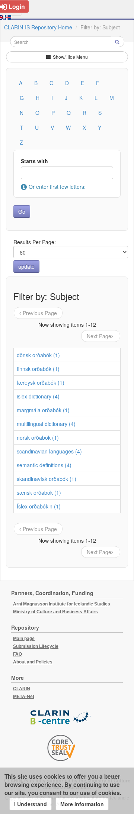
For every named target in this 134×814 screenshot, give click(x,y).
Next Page (99, 336)
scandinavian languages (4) (49, 451)
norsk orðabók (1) (38, 437)
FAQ (17, 654)
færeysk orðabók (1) (40, 382)
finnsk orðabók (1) (38, 368)
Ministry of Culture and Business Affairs (55, 611)
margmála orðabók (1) (43, 410)
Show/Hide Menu (70, 57)
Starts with (34, 161)
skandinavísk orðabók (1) (46, 478)
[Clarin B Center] (61, 717)
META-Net (23, 696)
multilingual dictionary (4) (46, 423)
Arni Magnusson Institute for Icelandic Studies (61, 604)
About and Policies (32, 662)
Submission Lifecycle (35, 646)
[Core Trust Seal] (61, 748)
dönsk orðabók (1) (38, 355)
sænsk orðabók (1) (39, 492)
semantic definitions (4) (44, 465)
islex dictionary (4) (38, 396)
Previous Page (40, 313)
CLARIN (21, 688)
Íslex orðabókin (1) (39, 506)
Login (17, 6)
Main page (24, 638)
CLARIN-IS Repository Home (38, 27)
